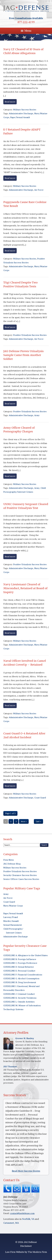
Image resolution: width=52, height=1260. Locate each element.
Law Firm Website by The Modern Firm (26, 1252)
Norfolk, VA (28, 1219)
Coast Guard (40, 797)
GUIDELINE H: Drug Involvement (19, 982)
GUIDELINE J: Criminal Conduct (19, 994)
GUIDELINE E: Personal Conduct (19, 970)
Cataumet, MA (11, 1222)
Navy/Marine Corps (13, 905)
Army (36, 415)
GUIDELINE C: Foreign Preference (20, 963)
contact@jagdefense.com (22, 1213)
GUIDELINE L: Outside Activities (19, 1001)
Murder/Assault (11, 921)
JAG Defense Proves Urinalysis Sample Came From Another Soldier (23, 355)
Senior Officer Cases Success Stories (21, 879)
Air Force (38, 190)
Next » (24, 821)
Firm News (8, 860)
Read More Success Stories (26, 1170)
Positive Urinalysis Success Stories (30, 335)
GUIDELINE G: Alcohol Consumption (21, 978)
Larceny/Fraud (10, 917)
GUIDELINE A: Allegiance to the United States (25, 955)
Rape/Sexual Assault (20, 117)
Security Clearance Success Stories (20, 875)
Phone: (7, 1210)
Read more (10, 101)
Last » (38, 821)
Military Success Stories (24, 109)
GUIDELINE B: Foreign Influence (19, 959)
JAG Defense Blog (12, 863)
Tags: (6, 113)
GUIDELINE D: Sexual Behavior (18, 967)
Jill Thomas (10, 1066)
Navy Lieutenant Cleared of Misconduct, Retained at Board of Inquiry (25, 588)
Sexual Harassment (12, 925)
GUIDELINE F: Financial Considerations (22, 974)
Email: (6, 1213)
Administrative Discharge (21, 113)
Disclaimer (26, 1246)
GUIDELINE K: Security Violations (19, 998)
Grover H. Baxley (24, 1038)
